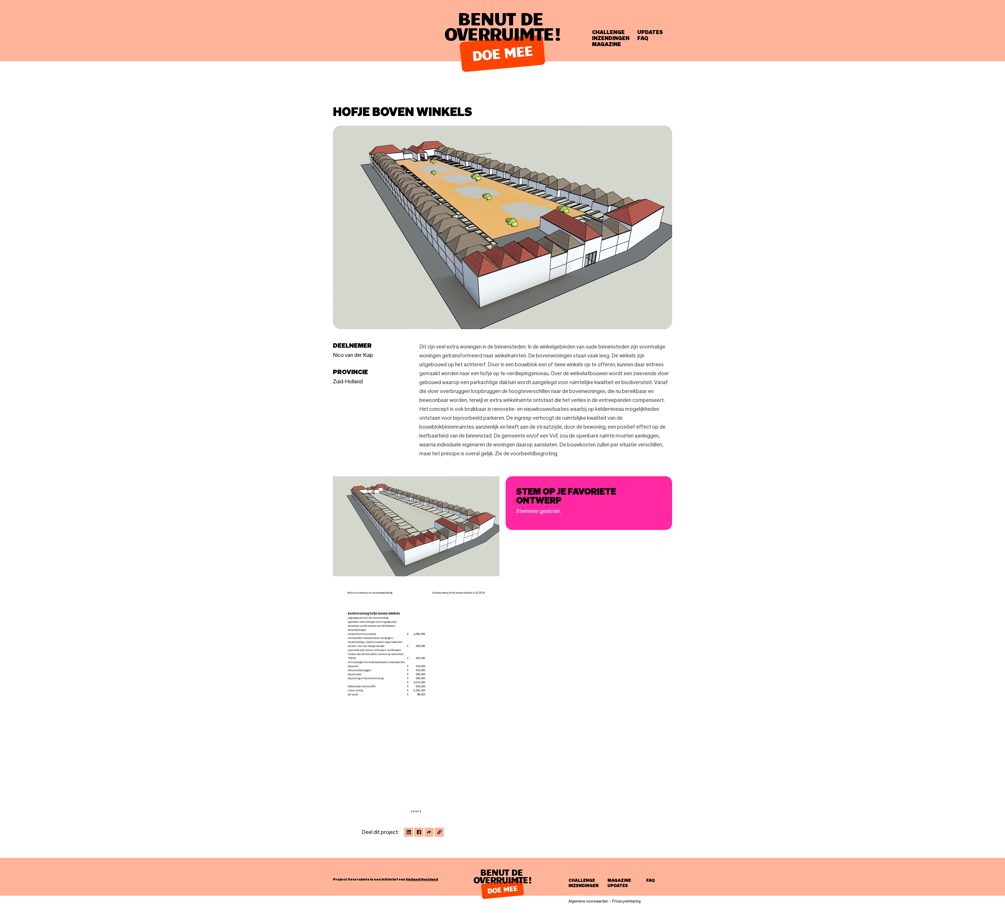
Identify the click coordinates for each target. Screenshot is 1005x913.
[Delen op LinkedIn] (408, 832)
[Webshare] (429, 832)
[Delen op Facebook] (418, 832)
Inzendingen (610, 38)
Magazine (606, 44)
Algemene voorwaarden (588, 901)
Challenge (608, 32)
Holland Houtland (422, 879)
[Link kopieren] (439, 832)
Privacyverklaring (626, 901)
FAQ (642, 38)
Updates (650, 32)
